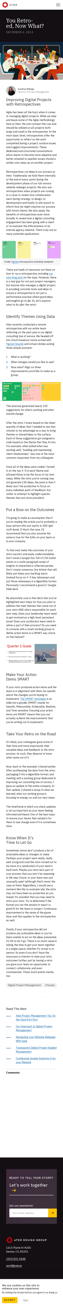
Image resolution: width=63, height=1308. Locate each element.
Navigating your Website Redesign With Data (36, 1039)
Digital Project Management (24, 985)
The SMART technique (33, 698)
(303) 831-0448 (16, 1258)
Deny (25, 1300)
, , (18, 1250)
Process (50, 985)
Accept (9, 1300)
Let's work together (28, 1185)
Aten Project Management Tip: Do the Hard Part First (36, 1017)
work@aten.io (14, 1265)
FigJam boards (15, 344)
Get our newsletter (21, 1205)
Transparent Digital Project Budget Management (36, 1049)
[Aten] (9, 5)
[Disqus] (31, 1114)
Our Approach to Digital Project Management (34, 1028)
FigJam (15, 261)
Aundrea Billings (26, 89)
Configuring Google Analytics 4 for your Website (36, 1060)
